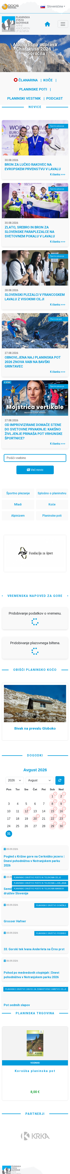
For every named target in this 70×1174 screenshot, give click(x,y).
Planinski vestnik (24, 98)
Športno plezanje (18, 493)
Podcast (54, 98)
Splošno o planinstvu (52, 493)
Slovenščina (54, 6)
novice (35, 107)
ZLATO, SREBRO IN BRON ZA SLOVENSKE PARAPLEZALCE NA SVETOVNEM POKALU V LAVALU (30, 231)
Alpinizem (18, 515)
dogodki (35, 755)
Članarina (28, 80)
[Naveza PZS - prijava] (12, 6)
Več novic (36, 470)
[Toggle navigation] (63, 24)
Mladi (18, 504)
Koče (48, 80)
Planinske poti (33, 89)
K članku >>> (57, 174)
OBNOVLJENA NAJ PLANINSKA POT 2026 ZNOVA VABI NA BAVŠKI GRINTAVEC (33, 361)
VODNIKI (35, 1063)
